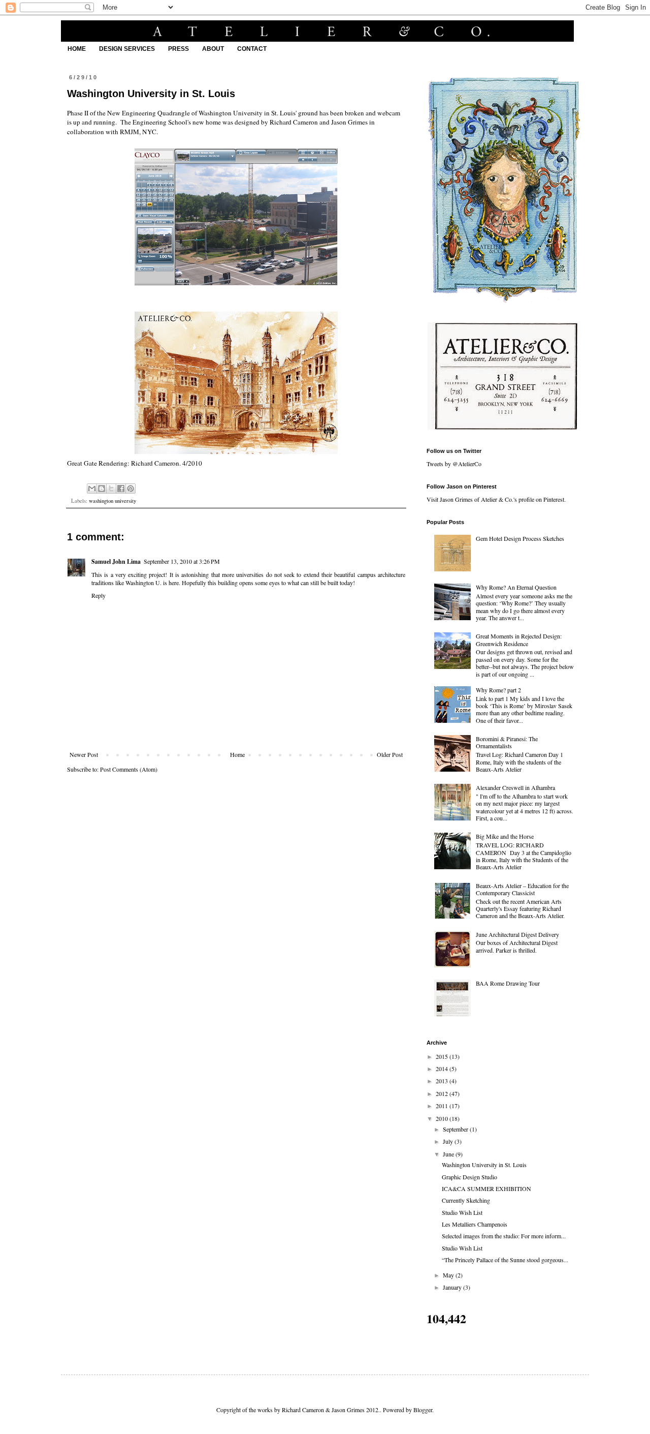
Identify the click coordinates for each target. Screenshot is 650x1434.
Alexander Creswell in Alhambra (515, 787)
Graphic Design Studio (469, 1177)
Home (237, 754)
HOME (77, 48)
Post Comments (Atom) (128, 769)
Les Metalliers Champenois (474, 1224)
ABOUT (213, 48)
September (456, 1129)
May (449, 1275)
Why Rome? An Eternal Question (516, 587)
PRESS (178, 48)
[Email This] (92, 488)
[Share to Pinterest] (130, 488)
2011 (442, 1106)
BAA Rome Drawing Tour (508, 983)
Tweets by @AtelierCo (454, 464)
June (449, 1154)
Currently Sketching (466, 1200)
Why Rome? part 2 (498, 690)
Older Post (390, 754)
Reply (98, 595)
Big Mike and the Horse (505, 836)
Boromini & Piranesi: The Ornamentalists (507, 742)
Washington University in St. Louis (484, 1165)
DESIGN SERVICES (127, 48)
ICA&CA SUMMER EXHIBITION (486, 1188)
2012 (442, 1093)
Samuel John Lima (116, 561)
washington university (112, 500)
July (448, 1141)
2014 (442, 1068)
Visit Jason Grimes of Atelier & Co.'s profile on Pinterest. (496, 499)
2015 (442, 1056)
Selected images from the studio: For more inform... (504, 1236)
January (453, 1287)
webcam (388, 112)
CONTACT (252, 48)
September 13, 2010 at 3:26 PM (182, 561)
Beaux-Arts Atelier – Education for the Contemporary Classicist (522, 889)
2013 (442, 1081)
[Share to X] (111, 488)
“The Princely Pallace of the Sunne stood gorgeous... (505, 1260)
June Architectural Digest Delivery (517, 934)
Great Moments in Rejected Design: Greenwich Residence (519, 639)
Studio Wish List (462, 1212)
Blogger (422, 1410)
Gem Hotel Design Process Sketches (520, 538)
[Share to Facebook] (121, 488)
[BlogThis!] (101, 488)
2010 (442, 1118)
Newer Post (84, 754)
